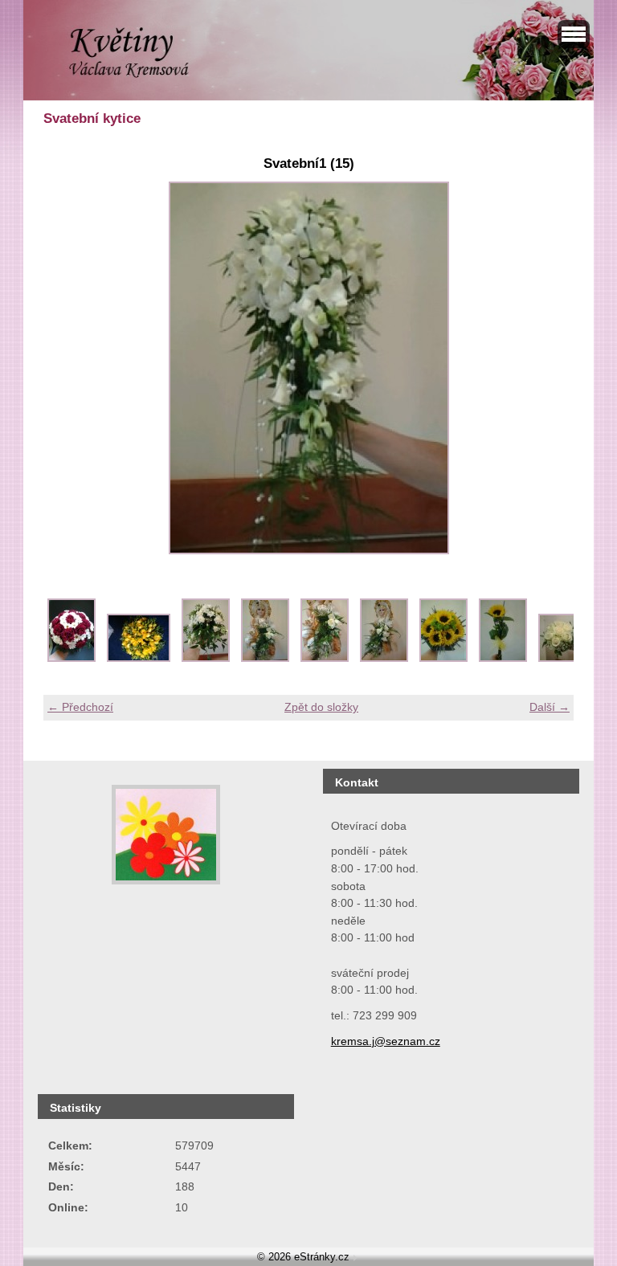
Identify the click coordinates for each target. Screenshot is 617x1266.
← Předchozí (80, 706)
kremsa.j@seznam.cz (385, 1041)
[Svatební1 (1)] (71, 657)
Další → (549, 706)
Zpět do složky (321, 706)
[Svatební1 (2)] (138, 657)
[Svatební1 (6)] (384, 657)
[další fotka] (547, 368)
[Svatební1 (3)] (206, 657)
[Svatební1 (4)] (265, 657)
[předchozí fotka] (69, 368)
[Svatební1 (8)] (503, 657)
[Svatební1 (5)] (324, 657)
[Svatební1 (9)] (570, 657)
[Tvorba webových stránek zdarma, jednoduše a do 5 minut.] (355, 1258)
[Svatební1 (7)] (443, 657)
